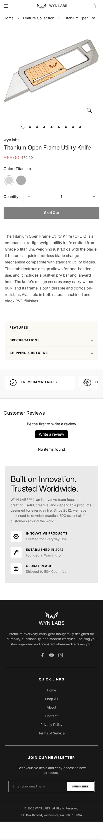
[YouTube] (51, 655)
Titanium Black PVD (21, 180)
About (51, 707)
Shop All (51, 699)
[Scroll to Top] (94, 814)
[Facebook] (42, 655)
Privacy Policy (51, 724)
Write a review (51, 434)
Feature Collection (38, 18)
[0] (93, 5)
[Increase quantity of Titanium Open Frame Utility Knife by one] (94, 196)
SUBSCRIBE (80, 786)
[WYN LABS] (51, 6)
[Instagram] (60, 655)
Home (9, 18)
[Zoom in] (89, 110)
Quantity (11, 196)
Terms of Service (51, 733)
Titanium (9, 180)
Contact (51, 716)
